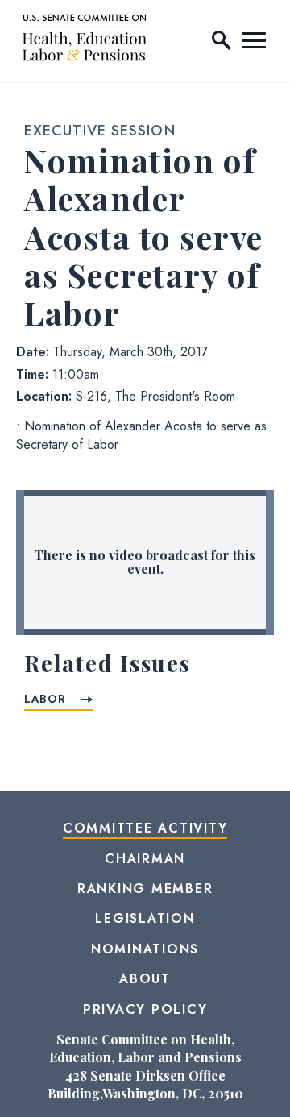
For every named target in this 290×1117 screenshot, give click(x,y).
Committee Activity (145, 828)
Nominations (145, 949)
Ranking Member (145, 888)
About (145, 979)
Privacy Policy (145, 1009)
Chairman (145, 858)
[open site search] (221, 40)
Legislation (144, 918)
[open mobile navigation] (254, 40)
